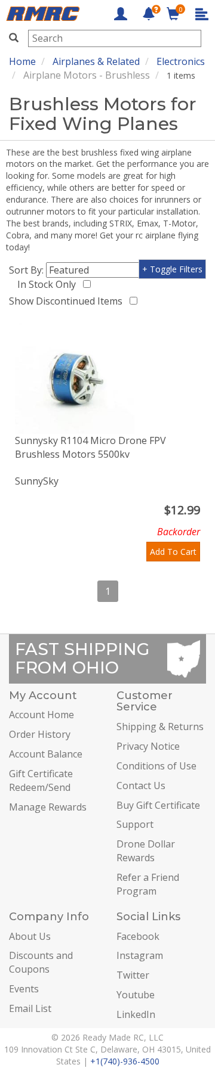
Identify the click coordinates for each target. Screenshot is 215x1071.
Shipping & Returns (160, 726)
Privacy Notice (148, 746)
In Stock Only (49, 284)
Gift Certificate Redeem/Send (41, 780)
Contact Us (140, 785)
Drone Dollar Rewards (145, 850)
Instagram (139, 955)
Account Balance (45, 753)
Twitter (132, 975)
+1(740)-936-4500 (124, 1061)
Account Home (41, 714)
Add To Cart (173, 551)
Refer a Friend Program (147, 884)
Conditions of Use (156, 765)
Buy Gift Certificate (158, 805)
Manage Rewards (48, 807)
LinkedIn (135, 1014)
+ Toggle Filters (172, 269)
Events (24, 988)
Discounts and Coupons (41, 962)
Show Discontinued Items (68, 301)
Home (22, 61)
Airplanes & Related (96, 61)
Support (134, 824)
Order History (39, 734)
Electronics (180, 61)
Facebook (137, 936)
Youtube (135, 994)
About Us (30, 936)
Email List (30, 1008)
